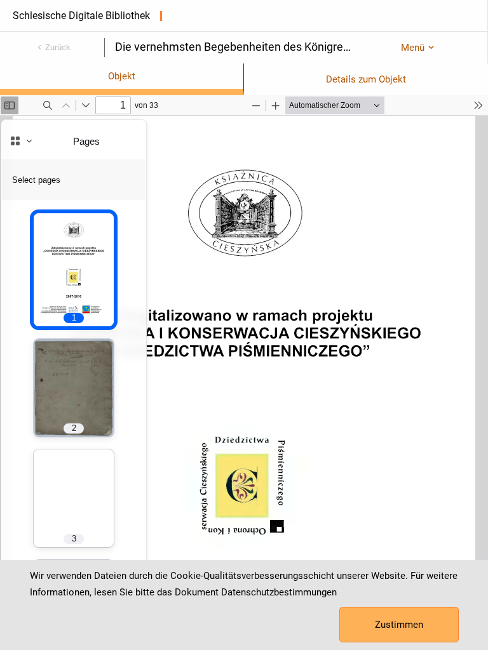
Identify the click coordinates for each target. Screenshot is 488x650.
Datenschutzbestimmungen (279, 592)
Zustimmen (399, 624)
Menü (412, 47)
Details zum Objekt (366, 79)
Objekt (121, 76)
